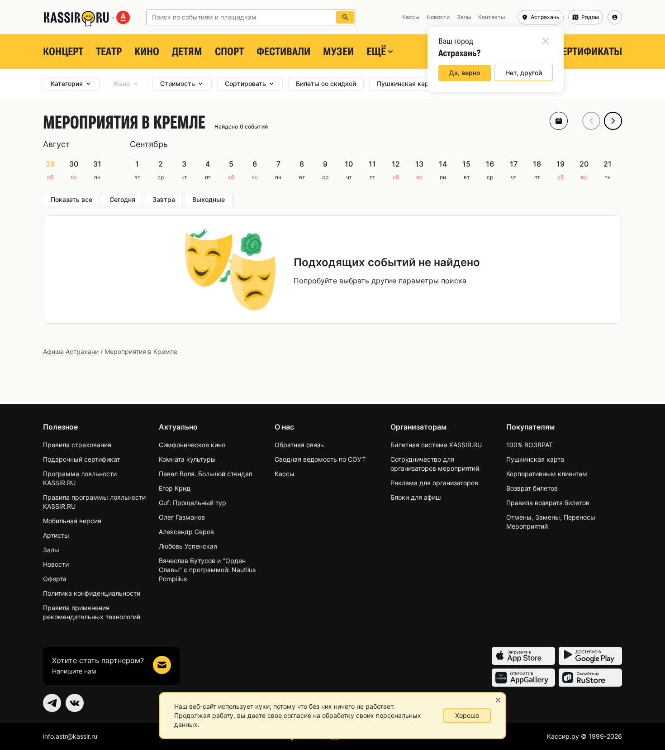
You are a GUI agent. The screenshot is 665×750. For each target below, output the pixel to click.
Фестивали (283, 51)
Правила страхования (77, 445)
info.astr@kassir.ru (70, 736)
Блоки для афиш (415, 497)
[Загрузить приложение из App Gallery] (523, 678)
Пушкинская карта (535, 459)
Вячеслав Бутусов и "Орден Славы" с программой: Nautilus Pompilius (207, 570)
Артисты (56, 535)
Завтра (163, 199)
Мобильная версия (72, 521)
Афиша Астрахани (71, 351)
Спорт (229, 51)
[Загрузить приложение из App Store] (523, 656)
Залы (51, 550)
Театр (109, 51)
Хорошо (467, 715)
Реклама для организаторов (434, 483)
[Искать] (345, 17)
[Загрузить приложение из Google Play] (590, 656)
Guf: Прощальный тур (192, 502)
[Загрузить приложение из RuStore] (590, 678)
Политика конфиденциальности (91, 593)
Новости (56, 564)
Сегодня (122, 199)
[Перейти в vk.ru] (75, 703)
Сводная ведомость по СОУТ (320, 459)
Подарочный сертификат (81, 459)
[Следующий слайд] (613, 121)
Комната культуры (187, 459)
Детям (187, 51)
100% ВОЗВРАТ (529, 445)
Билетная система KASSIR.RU (436, 445)
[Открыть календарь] (559, 121)
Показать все (71, 199)
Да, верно (464, 72)
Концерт (63, 51)
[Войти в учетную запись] (615, 17)
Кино (146, 51)
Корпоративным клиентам (546, 474)
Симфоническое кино (192, 445)
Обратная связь (299, 445)
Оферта (54, 579)
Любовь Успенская (188, 546)
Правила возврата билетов (547, 502)
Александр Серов (186, 531)
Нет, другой (523, 72)
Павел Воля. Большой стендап (205, 474)
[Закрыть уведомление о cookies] (498, 700)
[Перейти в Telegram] (52, 703)
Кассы (284, 474)
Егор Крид (174, 488)
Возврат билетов (532, 488)
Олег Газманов (182, 517)
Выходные (208, 199)
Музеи (338, 51)
